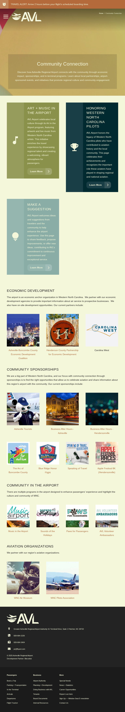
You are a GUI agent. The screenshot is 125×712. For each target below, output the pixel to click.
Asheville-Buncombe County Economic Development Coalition (23, 354)
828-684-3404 (19, 642)
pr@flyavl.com (19, 649)
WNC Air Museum (23, 598)
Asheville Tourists (23, 429)
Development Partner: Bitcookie (19, 659)
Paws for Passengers (77, 531)
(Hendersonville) (106, 472)
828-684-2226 (19, 636)
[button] (5, 17)
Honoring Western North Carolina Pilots (96, 117)
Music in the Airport (18, 531)
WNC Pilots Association (62, 598)
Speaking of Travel (77, 468)
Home (101, 13)
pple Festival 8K (107, 468)
